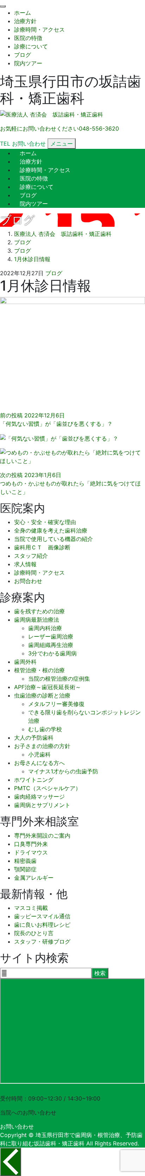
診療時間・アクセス (39, 29)
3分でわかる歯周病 (52, 653)
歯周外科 (25, 661)
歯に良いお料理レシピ (42, 924)
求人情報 (25, 564)
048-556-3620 (20, 1090)
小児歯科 (39, 754)
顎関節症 (25, 869)
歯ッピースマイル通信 (42, 916)
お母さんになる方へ (39, 762)
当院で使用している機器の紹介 (53, 538)
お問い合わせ (17, 1126)
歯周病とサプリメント (42, 804)
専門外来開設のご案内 (42, 835)
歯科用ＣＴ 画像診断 (42, 547)
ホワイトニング (33, 779)
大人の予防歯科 (33, 737)
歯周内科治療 (45, 628)
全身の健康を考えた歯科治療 (50, 530)
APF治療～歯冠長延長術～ (47, 687)
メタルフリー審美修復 (56, 703)
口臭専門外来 (31, 843)
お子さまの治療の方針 (42, 745)
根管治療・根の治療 (39, 670)
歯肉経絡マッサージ (39, 796)
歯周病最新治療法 (36, 619)
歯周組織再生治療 (50, 644)
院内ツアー (28, 63)
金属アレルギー (33, 877)
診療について (31, 46)
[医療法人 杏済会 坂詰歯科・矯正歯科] (51, 114)
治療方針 (25, 21)
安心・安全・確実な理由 (45, 522)
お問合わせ (28, 580)
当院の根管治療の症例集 (59, 678)
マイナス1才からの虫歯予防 (63, 771)
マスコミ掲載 (31, 907)
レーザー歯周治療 (50, 636)
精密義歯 (25, 860)
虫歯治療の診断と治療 (42, 695)
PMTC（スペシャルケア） (47, 788)
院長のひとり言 (33, 933)
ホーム (22, 12)
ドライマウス (31, 852)
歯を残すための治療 (39, 611)
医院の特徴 (28, 37)
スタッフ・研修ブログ (42, 941)
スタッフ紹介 (31, 555)
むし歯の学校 (45, 729)
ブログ (22, 54)
